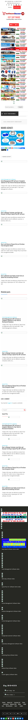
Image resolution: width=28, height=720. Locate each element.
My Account (17, 7)
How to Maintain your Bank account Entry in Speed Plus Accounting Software (12, 276)
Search (20, 107)
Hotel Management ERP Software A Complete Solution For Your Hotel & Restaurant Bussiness (13, 181)
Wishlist (10, 7)
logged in (10, 403)
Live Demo (6, 704)
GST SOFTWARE (14, 17)
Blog (19, 704)
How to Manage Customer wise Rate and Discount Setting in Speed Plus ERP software (12, 213)
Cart (16, 706)
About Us (9, 702)
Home (5, 121)
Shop (23, 702)
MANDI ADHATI (10, 121)
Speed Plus (3, 211)
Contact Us (17, 702)
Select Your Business (9, 113)
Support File (13, 704)
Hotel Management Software (8, 179)
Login (21, 706)
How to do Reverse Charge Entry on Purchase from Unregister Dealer (12, 245)
